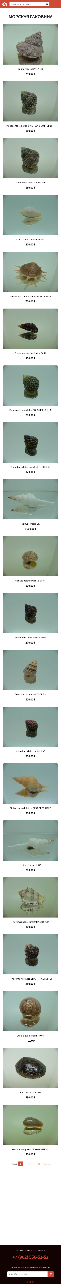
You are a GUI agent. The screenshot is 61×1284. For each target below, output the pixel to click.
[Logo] (4, 4)
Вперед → (48, 1164)
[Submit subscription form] (51, 1274)
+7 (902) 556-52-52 (30, 1257)
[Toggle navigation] (55, 4)
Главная (30, 1281)
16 (39, 1164)
